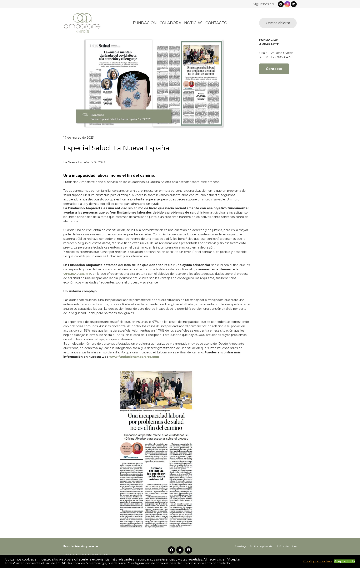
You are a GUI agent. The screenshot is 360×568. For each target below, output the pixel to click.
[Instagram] (287, 4)
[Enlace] (82, 23)
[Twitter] (180, 550)
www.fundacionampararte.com (134, 357)
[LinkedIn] (294, 4)
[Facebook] (281, 4)
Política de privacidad (262, 546)
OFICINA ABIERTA (77, 274)
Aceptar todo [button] (344, 561)
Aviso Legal (241, 546)
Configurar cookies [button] (317, 561)
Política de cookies (286, 546)
